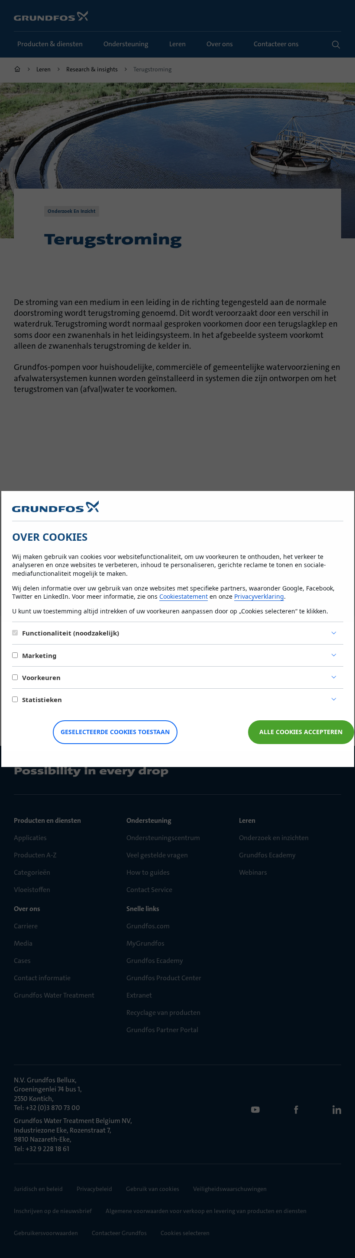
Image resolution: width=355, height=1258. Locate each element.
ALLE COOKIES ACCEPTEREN (300, 732)
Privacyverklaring (259, 596)
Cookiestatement (183, 596)
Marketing (39, 655)
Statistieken (42, 699)
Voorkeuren (41, 677)
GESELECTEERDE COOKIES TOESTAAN (115, 732)
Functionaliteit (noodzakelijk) (70, 633)
